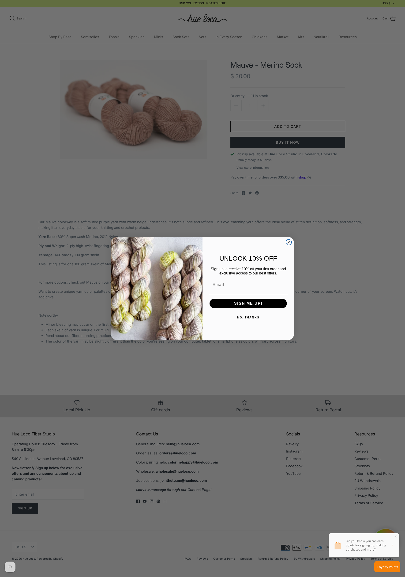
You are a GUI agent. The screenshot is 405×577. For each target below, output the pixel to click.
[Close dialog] (289, 242)
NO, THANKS (248, 317)
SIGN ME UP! (248, 303)
